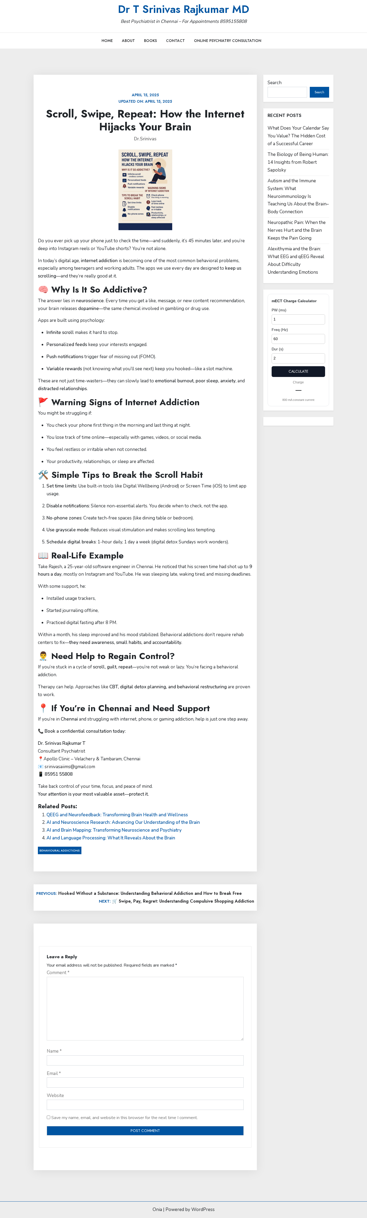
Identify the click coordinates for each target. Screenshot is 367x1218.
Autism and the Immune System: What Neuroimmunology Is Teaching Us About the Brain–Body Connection (298, 196)
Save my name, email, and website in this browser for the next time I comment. (124, 1118)
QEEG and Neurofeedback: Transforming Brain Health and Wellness (117, 815)
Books (150, 40)
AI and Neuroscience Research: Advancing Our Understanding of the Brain (123, 822)
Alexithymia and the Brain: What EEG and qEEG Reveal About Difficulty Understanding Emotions (296, 260)
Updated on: (145, 98)
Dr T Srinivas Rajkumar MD (183, 9)
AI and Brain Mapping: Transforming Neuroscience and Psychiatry (114, 830)
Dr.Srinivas (145, 139)
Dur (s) (277, 349)
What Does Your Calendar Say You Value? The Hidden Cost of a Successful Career (298, 136)
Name (54, 1051)
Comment (58, 973)
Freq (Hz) (280, 329)
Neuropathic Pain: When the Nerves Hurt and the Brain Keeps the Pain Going (297, 230)
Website (55, 1095)
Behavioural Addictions (59, 850)
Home (107, 40)
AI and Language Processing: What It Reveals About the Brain (110, 838)
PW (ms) (279, 310)
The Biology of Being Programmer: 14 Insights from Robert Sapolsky (298, 162)
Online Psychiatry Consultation (227, 40)
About (128, 40)
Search (275, 83)
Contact (175, 40)
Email (54, 1073)
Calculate (298, 371)
